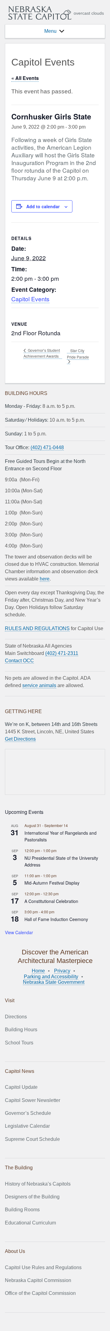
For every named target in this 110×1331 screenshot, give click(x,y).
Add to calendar (43, 206)
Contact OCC (19, 660)
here (45, 578)
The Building (19, 1167)
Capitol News (19, 1071)
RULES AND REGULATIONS (37, 628)
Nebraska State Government (53, 982)
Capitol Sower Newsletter (32, 1100)
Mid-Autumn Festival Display (51, 883)
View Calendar (19, 932)
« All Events (25, 77)
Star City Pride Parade (78, 353)
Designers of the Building (32, 1196)
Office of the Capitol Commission (40, 1293)
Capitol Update (21, 1087)
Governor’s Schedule (28, 1113)
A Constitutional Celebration (51, 901)
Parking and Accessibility (51, 976)
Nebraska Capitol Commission (38, 1280)
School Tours (19, 1042)
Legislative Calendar (27, 1126)
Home (38, 970)
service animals (39, 685)
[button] (50, 31)
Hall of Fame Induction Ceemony (56, 919)
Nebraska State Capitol (40, 13)
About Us (15, 1251)
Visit (9, 1000)
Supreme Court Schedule (32, 1139)
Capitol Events (30, 299)
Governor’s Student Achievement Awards (42, 353)
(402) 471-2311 (61, 653)
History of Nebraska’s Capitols (38, 1183)
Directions (16, 1016)
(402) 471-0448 (47, 447)
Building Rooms (22, 1209)
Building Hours (21, 1029)
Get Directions (20, 739)
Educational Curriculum (30, 1222)
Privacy (62, 970)
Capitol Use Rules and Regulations (43, 1267)
